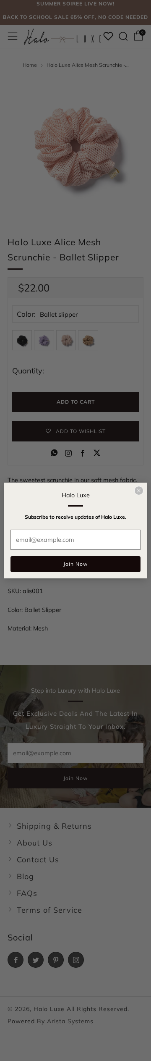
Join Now (75, 564)
